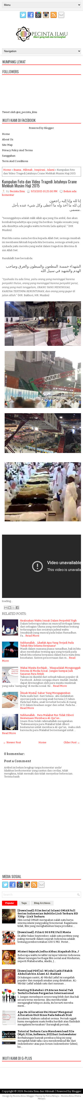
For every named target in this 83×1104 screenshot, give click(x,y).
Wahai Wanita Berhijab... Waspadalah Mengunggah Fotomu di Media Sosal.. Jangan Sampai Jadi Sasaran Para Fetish (50, 670)
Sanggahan (8, 155)
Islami (50, 169)
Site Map (7, 144)
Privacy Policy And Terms (17, 150)
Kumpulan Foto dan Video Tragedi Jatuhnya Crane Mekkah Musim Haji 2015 (39, 184)
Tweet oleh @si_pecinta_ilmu (19, 112)
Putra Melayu (52, 1096)
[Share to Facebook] (17, 608)
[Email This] (6, 608)
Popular (9, 903)
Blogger (49, 127)
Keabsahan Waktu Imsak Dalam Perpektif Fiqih (48, 620)
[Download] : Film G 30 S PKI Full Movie (44, 932)
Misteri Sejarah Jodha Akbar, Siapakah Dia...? (48, 951)
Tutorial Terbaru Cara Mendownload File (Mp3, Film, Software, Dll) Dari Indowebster (47, 1033)
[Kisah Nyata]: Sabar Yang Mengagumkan (45, 692)
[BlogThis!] (10, 608)
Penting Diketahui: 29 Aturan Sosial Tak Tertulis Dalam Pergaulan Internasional (46, 992)
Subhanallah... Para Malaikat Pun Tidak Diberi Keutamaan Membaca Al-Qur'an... (47, 717)
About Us (7, 139)
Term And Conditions (15, 161)
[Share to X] (13, 608)
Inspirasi (39, 169)
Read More (32, 635)
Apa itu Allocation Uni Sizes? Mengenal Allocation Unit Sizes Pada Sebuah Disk (45, 1014)
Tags (24, 903)
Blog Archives (42, 903)
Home (6, 134)
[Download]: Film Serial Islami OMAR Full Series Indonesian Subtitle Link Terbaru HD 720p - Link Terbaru (48, 913)
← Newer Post (12, 742)
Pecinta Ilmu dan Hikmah (39, 1091)
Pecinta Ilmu (19, 1096)
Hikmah (27, 169)
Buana (17, 169)
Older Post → (72, 742)
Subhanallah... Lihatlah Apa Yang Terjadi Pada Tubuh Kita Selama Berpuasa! (47, 644)
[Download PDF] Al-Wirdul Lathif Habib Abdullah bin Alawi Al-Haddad (45, 972)
